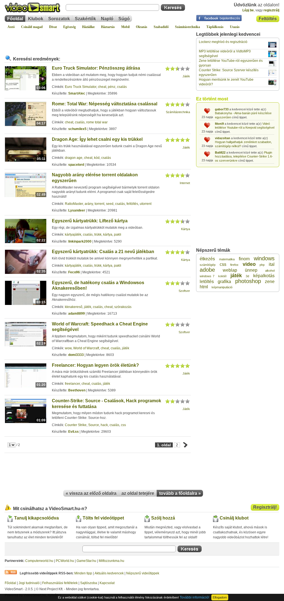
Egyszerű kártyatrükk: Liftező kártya (90, 220)
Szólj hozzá (163, 518)
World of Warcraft (86, 348)
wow (68, 348)
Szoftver (184, 290)
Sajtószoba (88, 583)
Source (93, 425)
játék (87, 307)
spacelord (76, 165)
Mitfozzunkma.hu (111, 561)
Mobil (125, 27)
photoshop (248, 281)
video (249, 264)
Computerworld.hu (39, 561)
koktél (222, 276)
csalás (122, 87)
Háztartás (108, 27)
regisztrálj (271, 10)
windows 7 (207, 276)
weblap (230, 270)
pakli (117, 234)
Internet (185, 183)
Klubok (35, 18)
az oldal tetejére (137, 493)
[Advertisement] (98, 40)
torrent (99, 204)
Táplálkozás (215, 27)
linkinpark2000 (80, 241)
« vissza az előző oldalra (91, 493)
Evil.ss (73, 432)
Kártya (185, 229)
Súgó (124, 18)
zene (270, 281)
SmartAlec (76, 93)
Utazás (235, 27)
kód (97, 158)
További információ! (194, 597)
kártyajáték (73, 234)
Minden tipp (83, 573)
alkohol (270, 270)
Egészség (69, 27)
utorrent (145, 204)
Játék (186, 76)
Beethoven (76, 390)
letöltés (207, 281)
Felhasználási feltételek (60, 583)
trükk (98, 234)
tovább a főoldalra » (180, 493)
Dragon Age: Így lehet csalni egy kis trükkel (97, 139)
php (262, 264)
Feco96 (74, 272)
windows (264, 258)
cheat (102, 87)
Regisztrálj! (265, 507)
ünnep (251, 270)
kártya (107, 234)
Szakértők (85, 18)
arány (89, 204)
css (123, 425)
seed (109, 204)
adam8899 (76, 313)
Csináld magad (32, 27)
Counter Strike (76, 425)
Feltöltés (268, 18)
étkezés (207, 258)
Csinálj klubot (234, 518)
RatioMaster (74, 204)
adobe (207, 270)
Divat (53, 27)
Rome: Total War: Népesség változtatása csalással (104, 103)
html (204, 286)
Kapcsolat (107, 583)
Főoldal (15, 18)
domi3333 (76, 355)
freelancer (72, 384)
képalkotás (264, 275)
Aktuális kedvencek (109, 573)
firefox (234, 264)
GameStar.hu (86, 561)
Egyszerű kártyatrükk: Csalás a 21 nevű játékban (103, 251)
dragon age (73, 158)
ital (272, 264)
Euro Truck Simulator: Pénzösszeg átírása (96, 68)
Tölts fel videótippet (103, 518)
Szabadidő (161, 27)
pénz (111, 87)
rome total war (97, 122)
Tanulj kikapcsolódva (36, 518)
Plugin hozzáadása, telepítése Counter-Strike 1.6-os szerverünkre (244, 156)
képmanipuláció (222, 287)
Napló (107, 18)
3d (247, 276)
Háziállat (88, 27)
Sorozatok (59, 18)
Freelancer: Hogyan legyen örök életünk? (95, 365)
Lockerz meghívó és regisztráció (223, 42)
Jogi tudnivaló (29, 583)
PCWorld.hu (65, 561)
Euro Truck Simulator (80, 87)
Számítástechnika (187, 27)
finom (244, 258)
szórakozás (122, 307)
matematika (227, 259)
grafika (224, 281)
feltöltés (132, 204)
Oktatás (141, 27)
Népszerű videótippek (142, 573)
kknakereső (73, 307)
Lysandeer (76, 210)
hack (104, 425)
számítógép (207, 264)
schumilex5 (77, 129)
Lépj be (248, 10)
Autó (11, 27)
